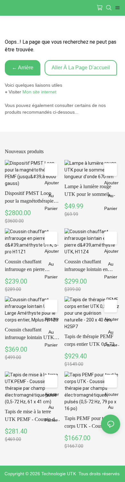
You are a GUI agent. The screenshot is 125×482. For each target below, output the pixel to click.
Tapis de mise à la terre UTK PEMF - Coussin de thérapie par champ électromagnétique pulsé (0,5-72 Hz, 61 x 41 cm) (31, 416)
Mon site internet (39, 91)
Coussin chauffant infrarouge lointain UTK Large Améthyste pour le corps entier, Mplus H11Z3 (32, 334)
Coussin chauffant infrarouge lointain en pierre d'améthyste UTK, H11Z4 (89, 266)
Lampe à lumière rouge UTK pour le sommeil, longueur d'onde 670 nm (89, 191)
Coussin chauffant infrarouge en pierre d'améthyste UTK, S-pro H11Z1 (29, 266)
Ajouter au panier (52, 195)
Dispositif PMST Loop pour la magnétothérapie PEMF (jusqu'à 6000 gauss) (29, 197)
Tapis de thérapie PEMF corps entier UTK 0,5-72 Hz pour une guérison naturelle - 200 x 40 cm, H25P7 (89, 341)
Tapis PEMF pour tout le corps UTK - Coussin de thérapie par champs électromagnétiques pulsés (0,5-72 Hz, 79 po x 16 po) (91, 423)
